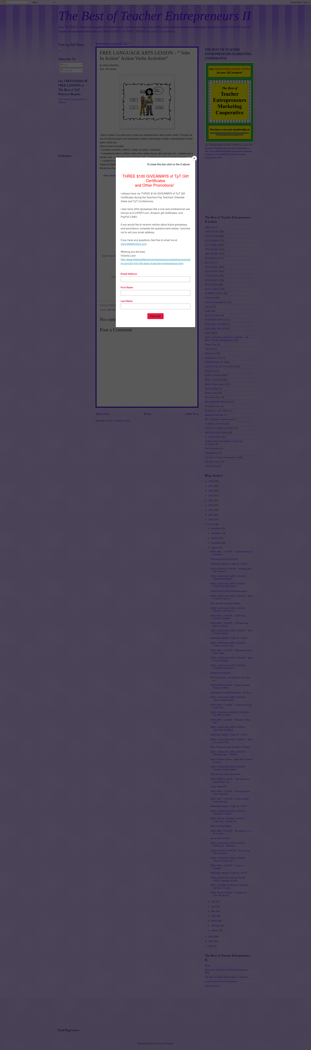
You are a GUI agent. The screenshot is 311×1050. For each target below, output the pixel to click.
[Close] (194, 158)
